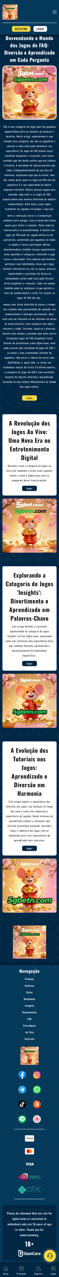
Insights (29, 1005)
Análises (29, 985)
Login (40, 29)
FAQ (29, 1019)
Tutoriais (30, 1039)
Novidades (29, 999)
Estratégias (29, 1025)
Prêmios (29, 979)
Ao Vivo (29, 1032)
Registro (21, 29)
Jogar (30, 488)
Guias (29, 992)
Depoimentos (29, 1012)
